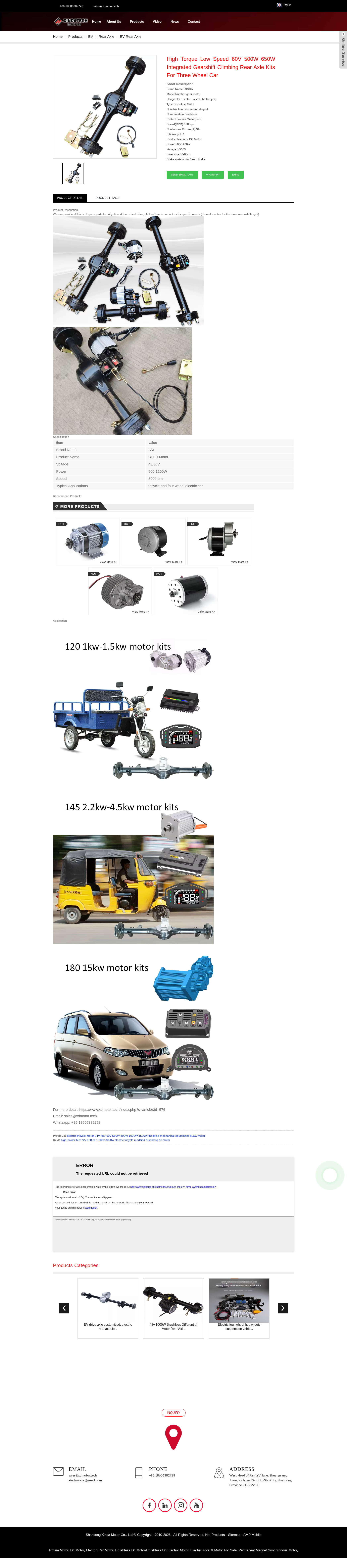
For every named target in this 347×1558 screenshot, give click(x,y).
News (174, 21)
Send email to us (182, 174)
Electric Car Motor (99, 1550)
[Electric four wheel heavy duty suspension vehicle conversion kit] (239, 1300)
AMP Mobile (252, 1535)
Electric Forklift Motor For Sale (213, 1550)
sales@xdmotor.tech (83, 1475)
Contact (194, 21)
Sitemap (234, 1535)
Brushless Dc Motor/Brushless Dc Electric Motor (151, 1550)
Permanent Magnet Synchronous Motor (268, 1550)
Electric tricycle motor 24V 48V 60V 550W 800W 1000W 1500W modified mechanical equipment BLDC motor (136, 1135)
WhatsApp (212, 174)
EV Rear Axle (130, 37)
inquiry (173, 1412)
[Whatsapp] (330, 1175)
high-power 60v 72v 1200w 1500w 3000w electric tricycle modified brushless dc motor (115, 1140)
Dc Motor (77, 1550)
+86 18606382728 (162, 1475)
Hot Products (215, 1535)
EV (90, 37)
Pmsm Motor (58, 1550)
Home (96, 21)
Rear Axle (106, 37)
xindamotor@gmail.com (85, 1480)
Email (235, 174)
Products (137, 21)
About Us (114, 21)
